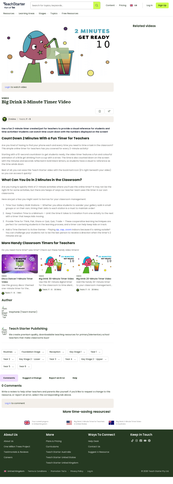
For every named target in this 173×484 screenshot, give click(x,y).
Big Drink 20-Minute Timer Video (93, 278)
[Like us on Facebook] (141, 440)
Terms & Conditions (37, 471)
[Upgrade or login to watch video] (58, 53)
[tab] (9, 378)
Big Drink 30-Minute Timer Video (56, 278)
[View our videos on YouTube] (145, 440)
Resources (9, 13)
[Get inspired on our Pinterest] (149, 440)
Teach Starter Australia (58, 452)
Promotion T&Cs (58, 471)
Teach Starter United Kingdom (62, 462)
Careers (8, 457)
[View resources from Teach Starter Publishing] (5, 119)
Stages (43, 13)
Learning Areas (27, 13)
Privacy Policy (77, 471)
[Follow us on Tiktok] (132, 440)
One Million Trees (17, 446)
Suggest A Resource (98, 452)
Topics (54, 13)
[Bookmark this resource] (99, 111)
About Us (8, 441)
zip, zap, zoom (63, 229)
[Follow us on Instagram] (136, 440)
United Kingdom (15, 471)
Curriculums (52, 446)
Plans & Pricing (53, 441)
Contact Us (94, 446)
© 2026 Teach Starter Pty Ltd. (155, 471)
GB (135, 5)
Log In (90, 471)
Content (110, 5)
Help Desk (93, 441)
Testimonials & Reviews (16, 452)
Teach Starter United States (61, 457)
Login (7, 87)
